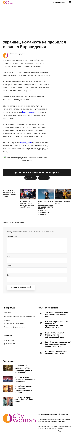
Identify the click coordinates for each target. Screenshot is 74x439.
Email (9, 266)
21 (58, 328)
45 (48, 316)
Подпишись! (60, 2)
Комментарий (13, 236)
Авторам (7, 320)
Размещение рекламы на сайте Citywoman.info (19, 316)
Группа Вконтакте (9, 343)
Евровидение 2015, (30, 112)
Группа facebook (8, 340)
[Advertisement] (37, 25)
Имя (9, 257)
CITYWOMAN (7, 312)
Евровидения (26, 142)
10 (60, 346)
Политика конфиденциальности (14, 327)
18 (63, 337)
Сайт (8, 275)
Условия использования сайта (14, 323)
